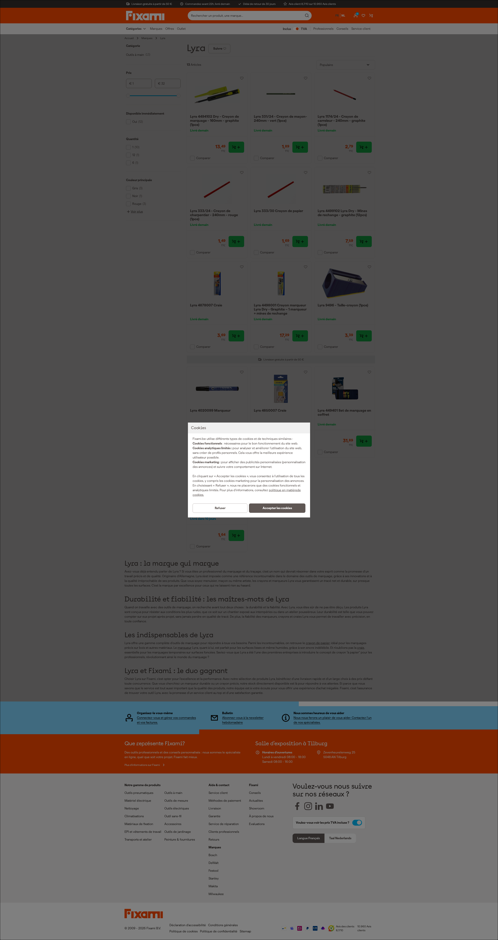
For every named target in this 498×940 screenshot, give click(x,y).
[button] (277, 508)
